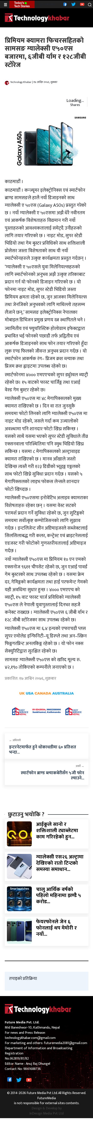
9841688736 (32, 1069)
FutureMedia (46, 1098)
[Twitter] (73, 4)
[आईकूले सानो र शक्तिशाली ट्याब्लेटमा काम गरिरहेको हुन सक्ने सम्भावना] (19, 834)
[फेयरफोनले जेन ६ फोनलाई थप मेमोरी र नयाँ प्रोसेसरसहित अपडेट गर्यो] (19, 931)
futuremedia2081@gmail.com (65, 1043)
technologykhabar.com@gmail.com (30, 1038)
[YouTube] (81, 4)
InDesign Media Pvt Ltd (46, 1113)
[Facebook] (64, 4)
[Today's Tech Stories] (22, 4)
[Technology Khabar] (37, 17)
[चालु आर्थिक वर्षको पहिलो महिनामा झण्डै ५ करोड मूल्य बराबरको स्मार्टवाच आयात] (19, 899)
